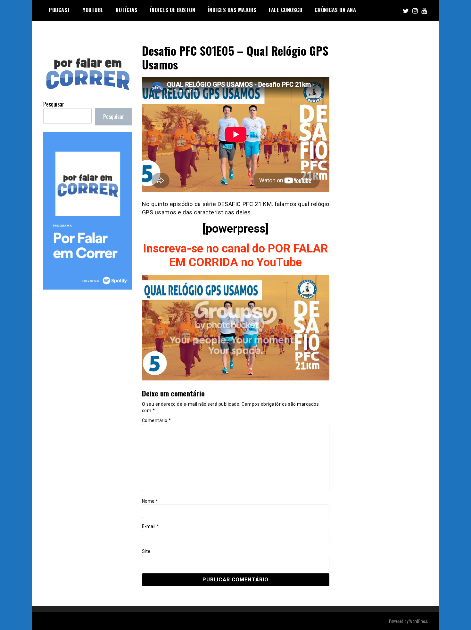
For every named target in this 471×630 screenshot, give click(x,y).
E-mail (150, 526)
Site (146, 551)
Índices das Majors (232, 10)
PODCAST (59, 10)
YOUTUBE (93, 10)
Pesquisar (53, 104)
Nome (150, 501)
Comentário (156, 420)
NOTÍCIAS (126, 10)
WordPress (418, 621)
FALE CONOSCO (285, 10)
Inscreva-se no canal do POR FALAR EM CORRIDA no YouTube (235, 255)
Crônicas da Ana (335, 10)
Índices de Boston (172, 10)
